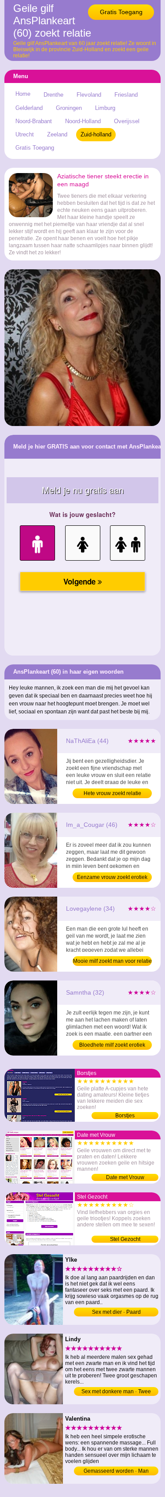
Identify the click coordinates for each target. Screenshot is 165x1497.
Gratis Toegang (121, 11)
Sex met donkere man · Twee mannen (116, 1392)
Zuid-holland (96, 134)
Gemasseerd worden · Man (116, 1471)
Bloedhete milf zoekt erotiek (112, 1045)
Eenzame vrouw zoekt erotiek (112, 877)
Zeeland (57, 134)
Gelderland (29, 108)
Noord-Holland (83, 121)
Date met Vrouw (125, 1177)
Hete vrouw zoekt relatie (112, 793)
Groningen (69, 108)
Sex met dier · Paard (116, 1312)
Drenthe (53, 94)
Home (22, 93)
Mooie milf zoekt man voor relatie (112, 961)
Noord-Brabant (33, 121)
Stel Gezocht (125, 1239)
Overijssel (126, 121)
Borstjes (125, 1115)
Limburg (105, 108)
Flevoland (89, 94)
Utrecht (24, 134)
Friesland (126, 94)
